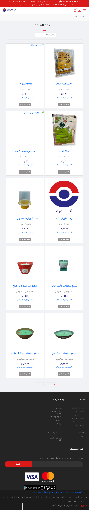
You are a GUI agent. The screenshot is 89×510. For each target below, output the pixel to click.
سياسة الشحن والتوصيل (56, 425)
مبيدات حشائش (78, 408)
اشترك (18, 464)
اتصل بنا (59, 420)
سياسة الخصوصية (55, 429)
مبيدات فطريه (79, 415)
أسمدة (81, 433)
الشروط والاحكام (56, 417)
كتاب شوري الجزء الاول (54, 433)
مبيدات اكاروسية (78, 419)
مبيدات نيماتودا (78, 422)
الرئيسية (85, 16)
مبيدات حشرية (78, 412)
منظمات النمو (79, 426)
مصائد (81, 429)
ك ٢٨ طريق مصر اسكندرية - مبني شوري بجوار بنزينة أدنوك (59, 492)
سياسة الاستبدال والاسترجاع (56, 412)
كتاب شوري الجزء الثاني (56, 439)
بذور (82, 436)
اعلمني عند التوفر (64, 104)
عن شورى (58, 408)
